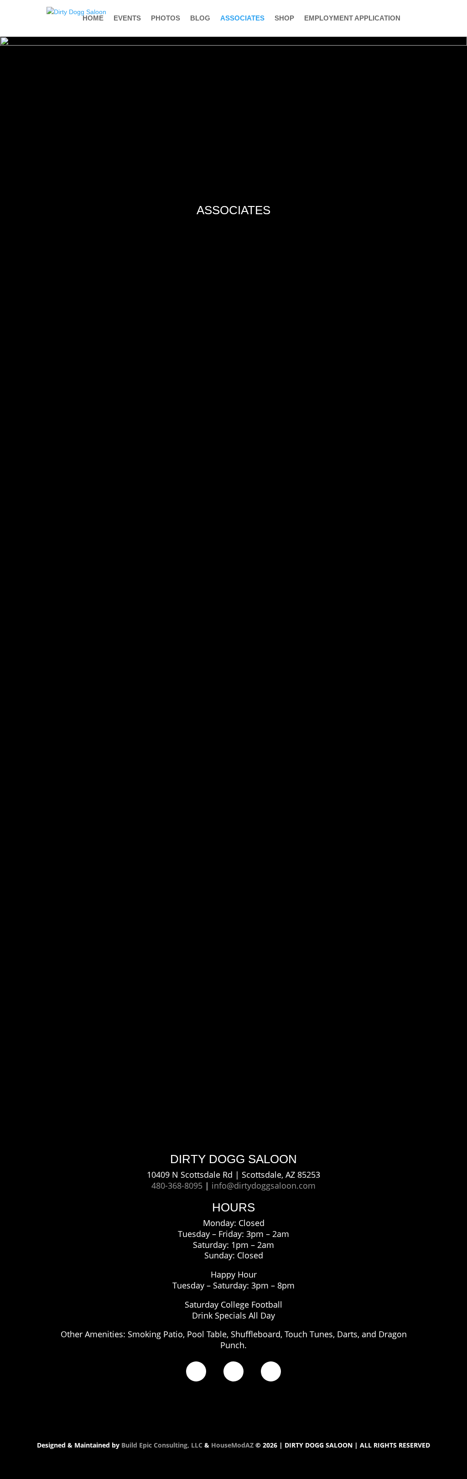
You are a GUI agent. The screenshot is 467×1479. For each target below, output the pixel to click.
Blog (200, 18)
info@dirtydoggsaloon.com (264, 1185)
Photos (165, 18)
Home (93, 18)
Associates (242, 18)
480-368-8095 (176, 1185)
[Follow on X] (271, 1371)
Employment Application (352, 18)
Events (127, 18)
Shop (284, 18)
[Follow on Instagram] (233, 1371)
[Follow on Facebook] (196, 1371)
